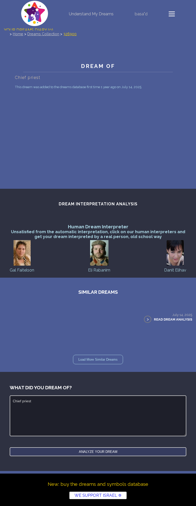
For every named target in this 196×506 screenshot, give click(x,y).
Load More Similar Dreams (98, 359)
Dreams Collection (43, 34)
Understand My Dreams (91, 13)
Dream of (98, 66)
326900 (70, 34)
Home (18, 34)
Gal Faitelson (22, 270)
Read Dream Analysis (173, 319)
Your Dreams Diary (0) (28, 30)
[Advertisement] (98, 128)
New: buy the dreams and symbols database (98, 484)
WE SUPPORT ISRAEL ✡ (98, 495)
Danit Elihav (175, 270)
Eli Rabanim (99, 270)
